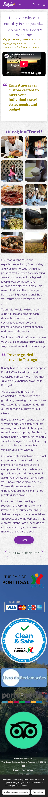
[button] (34, 4)
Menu (44, 4)
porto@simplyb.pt (26, 770)
